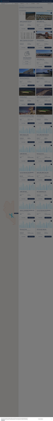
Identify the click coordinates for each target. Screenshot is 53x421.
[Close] (52, 419)
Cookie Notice (3, 420)
